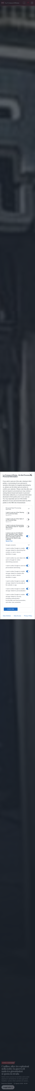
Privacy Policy (28, 616)
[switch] (27, 513)
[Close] (31, 475)
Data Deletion (7, 616)
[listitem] (17, 508)
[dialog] (17, 545)
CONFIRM (10, 609)
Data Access (17, 616)
